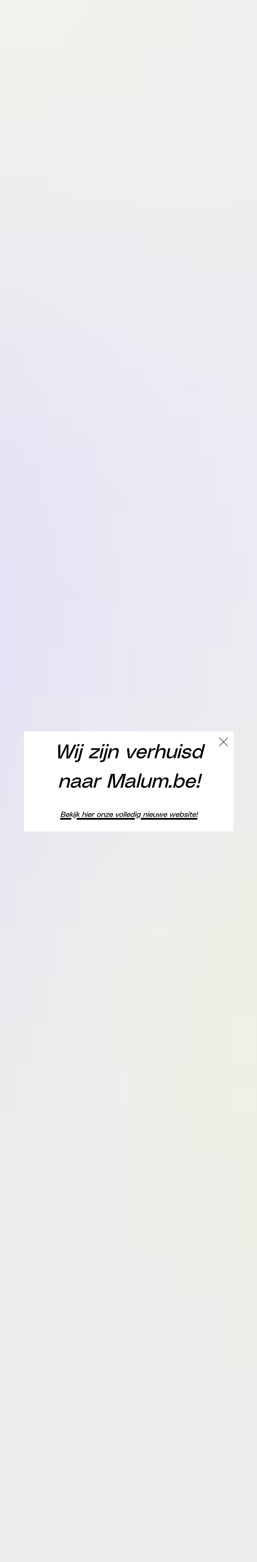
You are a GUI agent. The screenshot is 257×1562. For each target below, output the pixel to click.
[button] (223, 742)
